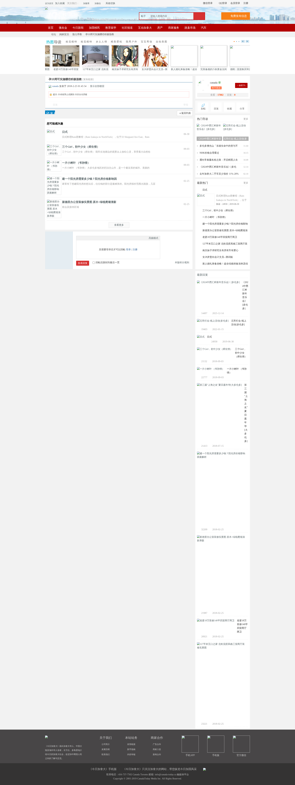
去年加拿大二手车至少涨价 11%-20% (219, 174)
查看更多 (119, 225)
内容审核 (131, 754)
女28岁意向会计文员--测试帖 (217, 257)
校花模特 (71, 41)
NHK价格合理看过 (209, 153)
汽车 (203, 27)
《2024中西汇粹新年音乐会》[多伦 (218, 167)
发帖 (203, 108)
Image (86, 238)
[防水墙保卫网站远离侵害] (204, 769)
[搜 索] (199, 16)
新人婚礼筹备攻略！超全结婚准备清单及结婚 (225, 264)
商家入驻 (157, 749)
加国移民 (94, 27)
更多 (245, 119)
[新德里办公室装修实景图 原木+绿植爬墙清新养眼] (54, 208)
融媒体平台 (183, 774)
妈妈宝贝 (64, 34)
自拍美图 (161, 41)
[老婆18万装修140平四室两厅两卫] (215, 621)
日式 (65, 131)
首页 (50, 27)
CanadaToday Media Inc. (149, 778)
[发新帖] (50, 112)
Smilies (103, 238)
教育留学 (110, 27)
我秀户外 (131, 41)
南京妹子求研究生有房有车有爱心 (220, 250)
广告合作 (157, 744)
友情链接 (131, 744)
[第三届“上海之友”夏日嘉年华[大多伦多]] (219, 385)
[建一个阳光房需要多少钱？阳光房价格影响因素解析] (54, 185)
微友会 (63, 27)
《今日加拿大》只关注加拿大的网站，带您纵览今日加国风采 (160, 769)
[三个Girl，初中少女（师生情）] (54, 150)
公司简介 (106, 744)
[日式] (51, 131)
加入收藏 (60, 3)
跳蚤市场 (190, 27)
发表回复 (82, 263)
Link (91, 238)
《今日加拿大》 (46, 34)
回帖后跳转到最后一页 (108, 262)
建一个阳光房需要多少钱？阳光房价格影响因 (89, 178)
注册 (135, 249)
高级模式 (153, 238)
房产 (160, 27)
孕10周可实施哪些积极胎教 (99, 34)
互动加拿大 (145, 27)
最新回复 (202, 274)
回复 (55, 104)
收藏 (229, 108)
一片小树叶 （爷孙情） (76, 162)
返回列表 (186, 113)
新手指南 (131, 749)
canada (55, 86)
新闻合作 (157, 754)
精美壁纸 (116, 41)
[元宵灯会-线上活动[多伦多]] (213, 321)
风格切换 (110, 3)
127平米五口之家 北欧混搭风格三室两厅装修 (224, 244)
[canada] (204, 85)
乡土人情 (101, 41)
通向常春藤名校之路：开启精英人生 (219, 160)
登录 (128, 249)
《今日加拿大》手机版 (103, 769)
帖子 (143, 16)
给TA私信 (216, 88)
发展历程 (106, 749)
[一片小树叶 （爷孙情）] (54, 166)
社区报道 (127, 27)
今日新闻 (78, 27)
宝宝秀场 (146, 41)
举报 (185, 104)
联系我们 (106, 754)
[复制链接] (88, 79)
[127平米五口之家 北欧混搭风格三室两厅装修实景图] (221, 646)
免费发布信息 (238, 15)
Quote (95, 238)
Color (82, 238)
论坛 (53, 34)
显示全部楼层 (97, 86)
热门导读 (202, 118)
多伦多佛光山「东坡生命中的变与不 (219, 146)
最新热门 (202, 182)
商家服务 (173, 27)
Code (99, 238)
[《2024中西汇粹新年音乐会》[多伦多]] (218, 283)
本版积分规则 (182, 262)
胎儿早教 (77, 34)
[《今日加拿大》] (46, 8)
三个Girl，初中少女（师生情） (81, 146)
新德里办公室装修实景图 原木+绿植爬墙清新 (89, 202)
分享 (242, 108)
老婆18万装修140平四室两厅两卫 (219, 237)
